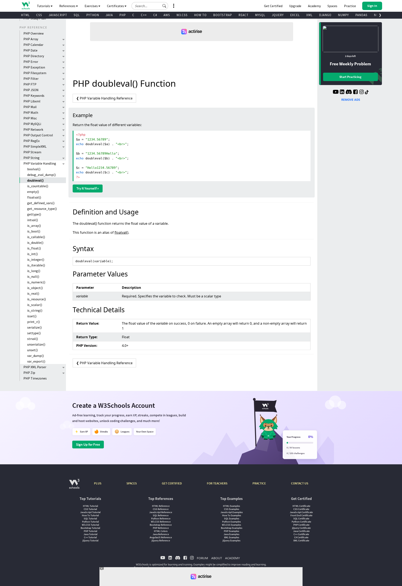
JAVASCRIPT (58, 15)
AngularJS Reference (161, 537)
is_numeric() (36, 282)
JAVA (109, 15)
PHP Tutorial (90, 531)
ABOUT (216, 558)
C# (155, 15)
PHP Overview (33, 33)
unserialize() (36, 344)
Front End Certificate (301, 515)
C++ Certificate (301, 534)
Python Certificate (301, 521)
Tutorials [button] (44, 6)
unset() (32, 350)
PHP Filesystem (34, 73)
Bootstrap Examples (231, 527)
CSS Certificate (301, 509)
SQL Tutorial (90, 518)
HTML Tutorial (90, 505)
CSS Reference (161, 509)
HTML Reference (161, 505)
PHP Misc (30, 118)
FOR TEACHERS (217, 483)
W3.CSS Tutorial (90, 524)
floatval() (34, 197)
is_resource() (36, 299)
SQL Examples (231, 518)
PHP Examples (231, 531)
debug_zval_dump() (41, 175)
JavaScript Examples (231, 512)
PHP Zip (29, 372)
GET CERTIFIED (172, 483)
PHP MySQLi (32, 124)
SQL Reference (161, 515)
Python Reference (160, 518)
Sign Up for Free (88, 444)
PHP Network (33, 129)
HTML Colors (161, 531)
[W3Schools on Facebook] (355, 92)
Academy (314, 6)
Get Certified (273, 6)
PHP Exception (34, 67)
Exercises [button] (91, 6)
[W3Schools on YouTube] (336, 92)
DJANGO (325, 15)
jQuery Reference (161, 540)
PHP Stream (32, 152)
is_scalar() (34, 305)
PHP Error (30, 61)
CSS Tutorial (90, 509)
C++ (144, 15)
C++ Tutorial (90, 537)
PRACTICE (259, 483)
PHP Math (30, 112)
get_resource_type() (42, 209)
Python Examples (231, 521)
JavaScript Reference (160, 512)
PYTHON (92, 15)
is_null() (33, 276)
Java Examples (231, 534)
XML (309, 15)
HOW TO (200, 15)
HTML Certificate (301, 505)
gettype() (34, 214)
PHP (122, 15)
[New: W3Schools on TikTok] (367, 92)
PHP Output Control (38, 135)
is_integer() (35, 259)
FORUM (202, 558)
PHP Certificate (301, 524)
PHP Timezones (35, 378)
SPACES (131, 483)
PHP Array (30, 39)
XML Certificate (301, 540)
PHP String (31, 158)
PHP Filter (31, 78)
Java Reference (161, 534)
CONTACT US (299, 483)
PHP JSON (31, 90)
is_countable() (37, 186)
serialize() (34, 327)
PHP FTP (29, 84)
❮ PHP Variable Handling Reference (104, 98)
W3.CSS (182, 15)
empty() (33, 192)
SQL (77, 15)
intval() (32, 220)
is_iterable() (36, 265)
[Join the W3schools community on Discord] (348, 92)
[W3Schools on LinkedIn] (342, 92)
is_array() (34, 225)
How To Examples (231, 515)
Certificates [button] (116, 6)
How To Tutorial (90, 515)
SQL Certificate (301, 518)
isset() (31, 316)
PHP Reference (161, 527)
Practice (350, 6)
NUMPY (343, 15)
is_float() (34, 248)
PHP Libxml (31, 101)
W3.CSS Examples (231, 524)
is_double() (35, 242)
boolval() (33, 169)
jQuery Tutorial (90, 540)
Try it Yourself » (87, 188)
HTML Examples (231, 505)
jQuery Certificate (301, 527)
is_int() (32, 254)
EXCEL (295, 15)
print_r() (33, 322)
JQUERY (278, 15)
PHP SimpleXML (34, 146)
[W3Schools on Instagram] (361, 92)
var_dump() (35, 356)
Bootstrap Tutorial (90, 527)
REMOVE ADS (350, 100)
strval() (32, 339)
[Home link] (26, 5)
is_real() (33, 293)
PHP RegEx (31, 141)
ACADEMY (232, 558)
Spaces (332, 6)
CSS (39, 15)
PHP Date (30, 50)
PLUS (97, 483)
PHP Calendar (33, 45)
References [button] (67, 6)
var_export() (36, 361)
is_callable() (36, 237)
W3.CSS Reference (161, 521)
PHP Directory (33, 56)
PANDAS (361, 15)
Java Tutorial (90, 534)
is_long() (33, 271)
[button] (164, 5)
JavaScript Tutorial (90, 512)
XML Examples (231, 537)
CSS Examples (231, 509)
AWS (167, 15)
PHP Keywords (33, 95)
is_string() (34, 310)
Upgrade (295, 6)
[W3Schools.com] (74, 486)
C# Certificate (301, 537)
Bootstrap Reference (161, 524)
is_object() (35, 288)
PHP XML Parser (34, 367)
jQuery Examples (231, 540)
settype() (34, 333)
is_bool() (33, 231)
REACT (243, 15)
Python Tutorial (90, 521)
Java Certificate (301, 531)
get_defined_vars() (40, 203)
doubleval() (35, 180)
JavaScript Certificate (301, 512)
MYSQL (260, 15)
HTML (25, 15)
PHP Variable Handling (39, 163)
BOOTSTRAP (222, 15)
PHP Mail (30, 107)
